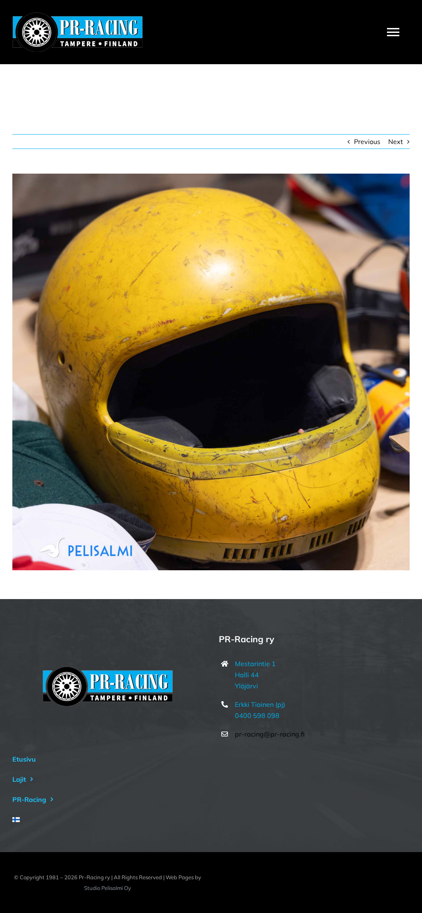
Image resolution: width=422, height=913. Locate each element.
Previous (367, 141)
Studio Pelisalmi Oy (107, 888)
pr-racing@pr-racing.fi (270, 734)
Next (395, 141)
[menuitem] (107, 819)
